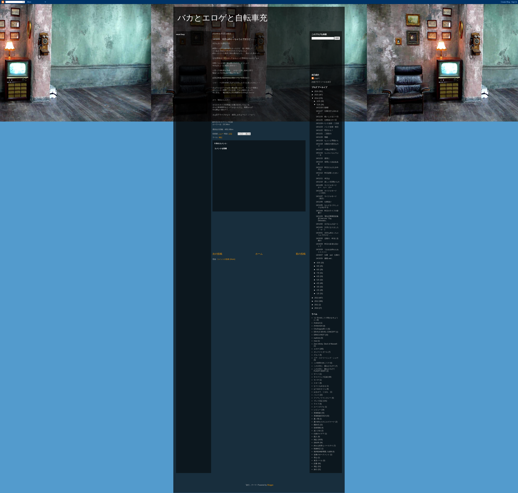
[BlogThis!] (241, 133)
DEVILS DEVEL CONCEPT (324, 332)
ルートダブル (319, 407)
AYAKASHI (318, 326)
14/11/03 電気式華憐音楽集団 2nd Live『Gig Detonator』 (327, 218)
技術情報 (317, 428)
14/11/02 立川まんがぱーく (327, 224)
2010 (316, 308)
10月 (319, 263)
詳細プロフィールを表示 (321, 82)
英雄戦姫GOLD (320, 416)
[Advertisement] (259, 232)
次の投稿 (217, 254)
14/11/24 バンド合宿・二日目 (327, 123)
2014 (316, 98)
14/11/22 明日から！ (324, 130)
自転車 (316, 443)
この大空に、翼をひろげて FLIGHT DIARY (324, 370)
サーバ (316, 374)
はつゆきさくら (320, 389)
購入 (315, 437)
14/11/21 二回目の (323, 134)
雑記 (220, 137)
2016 (316, 91)
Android (317, 323)
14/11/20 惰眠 (322, 137)
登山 (315, 458)
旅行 (315, 469)
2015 (316, 95)
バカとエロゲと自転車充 (222, 17)
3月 (318, 287)
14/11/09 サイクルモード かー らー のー (327, 186)
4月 (318, 283)
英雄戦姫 (317, 413)
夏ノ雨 (316, 419)
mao (315, 341)
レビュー (317, 410)
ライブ (316, 404)
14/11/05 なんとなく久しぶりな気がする (327, 206)
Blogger (270, 485)
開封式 (316, 425)
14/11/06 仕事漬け (323, 202)
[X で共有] (244, 133)
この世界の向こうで (322, 363)
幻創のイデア (319, 434)
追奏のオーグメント (322, 455)
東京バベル (318, 461)
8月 (318, 270)
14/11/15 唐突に (323, 158)
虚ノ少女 (317, 431)
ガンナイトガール (321, 352)
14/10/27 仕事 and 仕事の (328, 255)
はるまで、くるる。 (322, 392)
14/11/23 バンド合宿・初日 (327, 127)
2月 (318, 290)
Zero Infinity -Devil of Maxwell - (326, 344)
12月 (319, 101)
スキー (316, 383)
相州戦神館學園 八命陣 (323, 452)
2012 (316, 301)
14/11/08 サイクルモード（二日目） (326, 192)
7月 (318, 273)
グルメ (316, 355)
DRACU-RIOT (319, 335)
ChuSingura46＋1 (320, 329)
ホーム (259, 254)
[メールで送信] (239, 133)
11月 (319, 105)
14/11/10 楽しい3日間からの (327, 182)
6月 (318, 276)
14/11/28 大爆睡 (322, 108)
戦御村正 (317, 449)
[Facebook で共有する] (246, 133)
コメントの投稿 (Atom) (226, 259)
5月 (318, 280)
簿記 (315, 466)
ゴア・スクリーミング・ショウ (326, 358)
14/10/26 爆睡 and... (324, 258)
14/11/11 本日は (323, 178)
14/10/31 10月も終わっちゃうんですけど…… (327, 234)
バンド (316, 395)
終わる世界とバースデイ (323, 446)
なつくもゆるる (320, 386)
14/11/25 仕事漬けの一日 (326, 120)
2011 (316, 305)
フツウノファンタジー (322, 398)
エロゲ (316, 349)
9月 (318, 266)
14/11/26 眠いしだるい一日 (327, 117)
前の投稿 (301, 254)
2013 (316, 298)
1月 (318, 293)
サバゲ (316, 380)
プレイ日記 (318, 401)
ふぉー (317, 78)
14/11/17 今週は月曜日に (326, 149)
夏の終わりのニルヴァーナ (324, 422)
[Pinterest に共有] (249, 133)
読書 (315, 463)
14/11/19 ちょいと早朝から (327, 140)
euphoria (317, 338)
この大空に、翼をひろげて (324, 366)
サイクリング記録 (321, 377)
